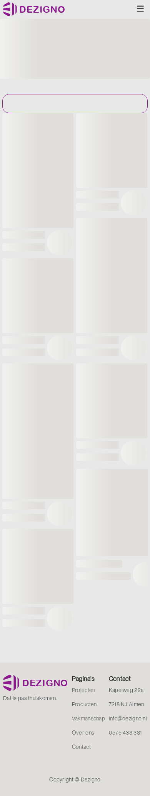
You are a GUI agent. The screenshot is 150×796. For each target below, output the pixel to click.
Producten (84, 704)
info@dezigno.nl (128, 718)
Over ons (83, 733)
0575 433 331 (125, 733)
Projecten (83, 690)
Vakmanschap (88, 718)
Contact (81, 747)
